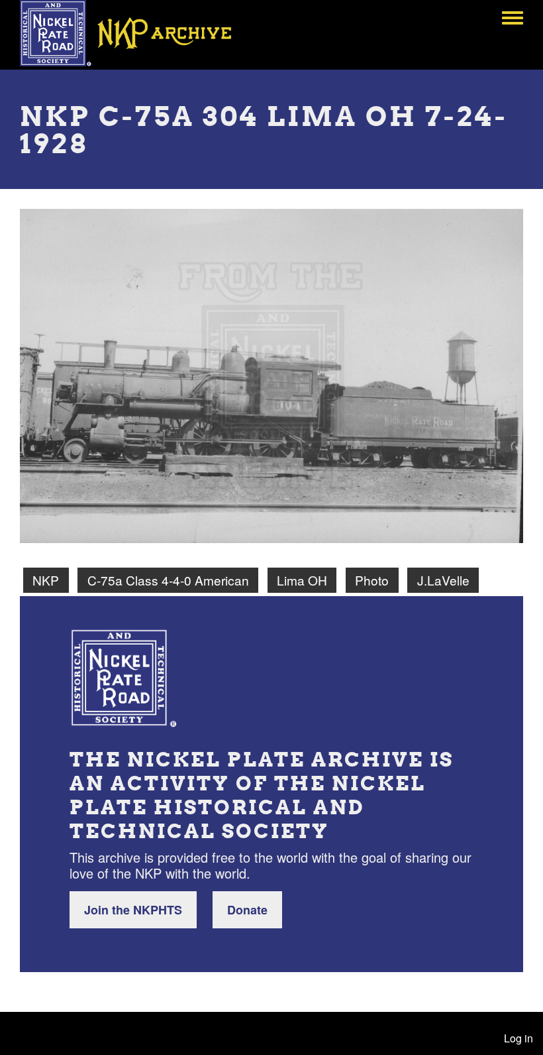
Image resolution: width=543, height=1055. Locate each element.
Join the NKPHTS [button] (133, 909)
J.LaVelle (443, 580)
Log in (518, 1038)
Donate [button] (247, 909)
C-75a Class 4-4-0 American (168, 580)
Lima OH (302, 580)
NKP (45, 580)
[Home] (135, 33)
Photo (372, 580)
